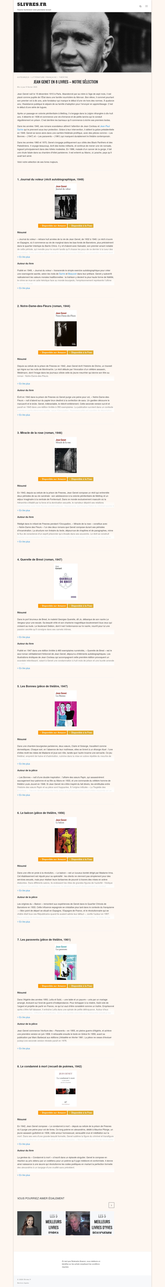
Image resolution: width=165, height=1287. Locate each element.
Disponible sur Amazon (54, 225)
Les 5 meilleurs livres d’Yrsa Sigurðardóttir (53, 1230)
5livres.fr (27, 1279)
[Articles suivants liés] (111, 1205)
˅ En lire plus (23, 256)
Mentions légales (23, 1283)
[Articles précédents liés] (105, 1205)
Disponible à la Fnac (81, 225)
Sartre (62, 273)
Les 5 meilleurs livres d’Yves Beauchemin (102, 1224)
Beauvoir (72, 273)
